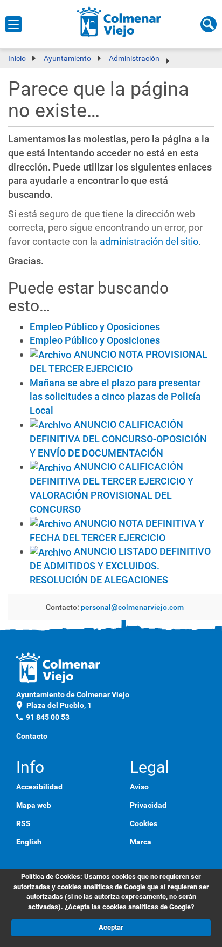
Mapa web (33, 805)
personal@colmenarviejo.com (132, 607)
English (28, 841)
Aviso (139, 786)
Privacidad (148, 805)
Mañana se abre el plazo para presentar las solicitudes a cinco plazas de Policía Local (115, 396)
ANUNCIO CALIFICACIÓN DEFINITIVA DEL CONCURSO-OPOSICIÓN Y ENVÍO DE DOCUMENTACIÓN (118, 439)
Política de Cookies (50, 877)
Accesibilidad (39, 786)
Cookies (143, 823)
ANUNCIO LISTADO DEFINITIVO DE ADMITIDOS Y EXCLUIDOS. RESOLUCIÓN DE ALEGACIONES (120, 565)
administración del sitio (149, 241)
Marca (140, 841)
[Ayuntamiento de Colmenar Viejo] (119, 21)
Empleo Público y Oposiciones (95, 326)
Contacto (31, 736)
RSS (23, 823)
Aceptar (111, 927)
